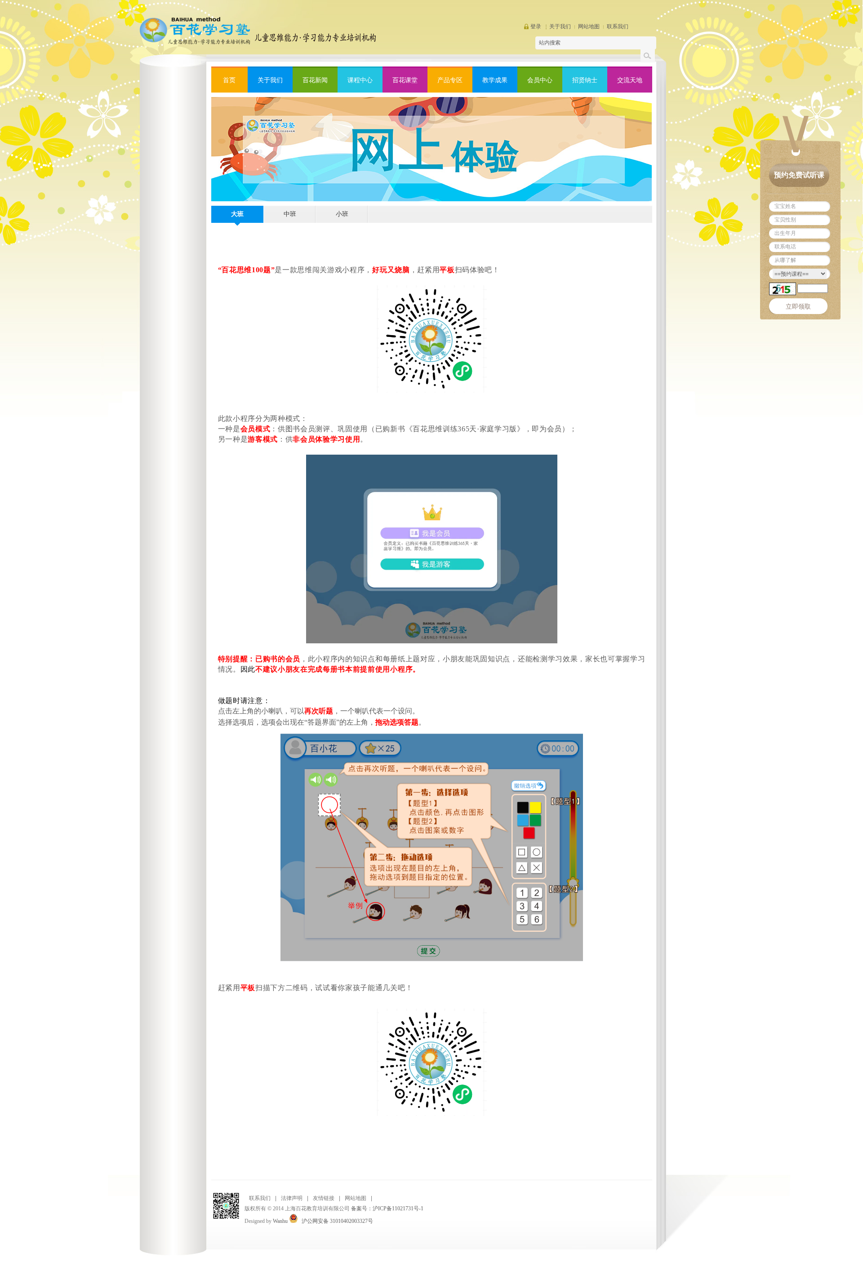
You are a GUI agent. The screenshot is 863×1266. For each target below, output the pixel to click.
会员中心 (539, 80)
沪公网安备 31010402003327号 (337, 1221)
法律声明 (291, 1198)
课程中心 (360, 80)
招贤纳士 (584, 80)
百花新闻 (315, 80)
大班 (237, 214)
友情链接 (323, 1198)
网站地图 (589, 26)
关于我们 (560, 26)
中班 (290, 214)
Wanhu (280, 1221)
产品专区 (450, 80)
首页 (229, 80)
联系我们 (617, 26)
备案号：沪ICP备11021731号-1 (387, 1208)
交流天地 (629, 80)
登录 (535, 26)
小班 (342, 214)
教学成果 (494, 80)
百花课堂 (405, 80)
